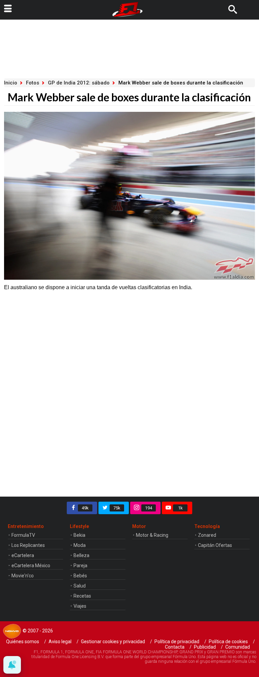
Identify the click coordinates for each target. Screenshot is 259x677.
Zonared (207, 535)
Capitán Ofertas (215, 545)
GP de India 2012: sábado (79, 83)
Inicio (10, 83)
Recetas (82, 596)
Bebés (80, 575)
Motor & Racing (152, 535)
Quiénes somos (22, 641)
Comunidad (237, 647)
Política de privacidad (176, 641)
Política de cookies (228, 641)
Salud (80, 585)
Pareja (80, 565)
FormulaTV (23, 535)
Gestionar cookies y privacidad (113, 641)
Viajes (80, 606)
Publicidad (205, 647)
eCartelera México (30, 565)
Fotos (32, 83)
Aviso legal (60, 641)
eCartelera (22, 555)
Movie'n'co (22, 575)
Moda (80, 545)
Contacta (174, 647)
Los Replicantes (28, 545)
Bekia (79, 535)
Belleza (81, 555)
